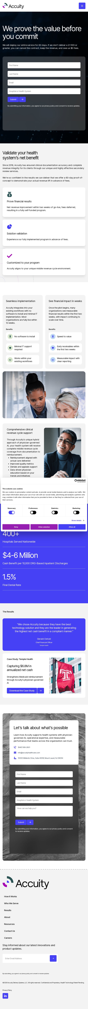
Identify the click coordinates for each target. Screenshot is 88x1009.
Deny (16, 527)
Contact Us (9, 931)
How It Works (10, 896)
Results (7, 910)
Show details (76, 520)
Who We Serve (11, 903)
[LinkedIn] (5, 996)
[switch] (33, 512)
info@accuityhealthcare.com (29, 753)
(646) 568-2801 (24, 747)
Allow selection (44, 527)
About (7, 917)
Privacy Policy (7, 990)
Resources (9, 924)
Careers (8, 938)
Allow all (72, 527)
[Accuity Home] (13, 6)
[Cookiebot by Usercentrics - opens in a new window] (76, 480)
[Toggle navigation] (82, 6)
